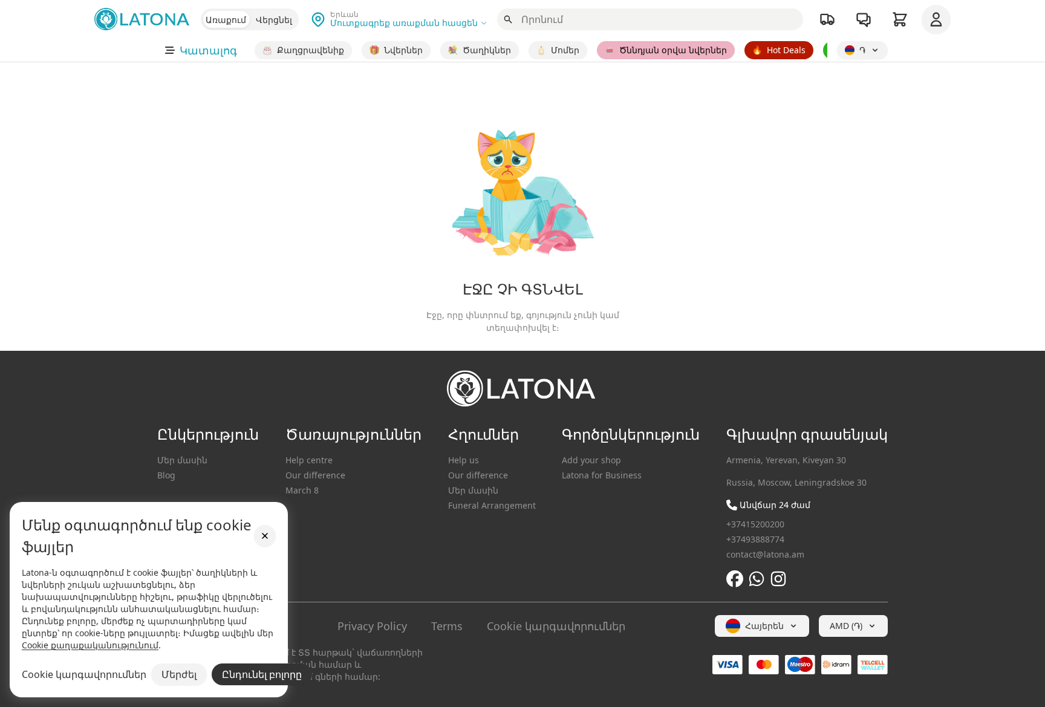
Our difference (315, 475)
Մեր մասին (182, 460)
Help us (463, 460)
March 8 (302, 490)
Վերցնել (274, 19)
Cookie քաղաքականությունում (90, 645)
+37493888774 (755, 539)
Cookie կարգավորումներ (556, 626)
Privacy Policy (372, 626)
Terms (447, 626)
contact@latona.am (765, 554)
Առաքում (226, 19)
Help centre (309, 460)
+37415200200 (755, 524)
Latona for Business (602, 475)
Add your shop (591, 460)
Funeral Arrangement (492, 505)
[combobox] (762, 626)
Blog (166, 475)
